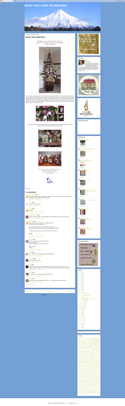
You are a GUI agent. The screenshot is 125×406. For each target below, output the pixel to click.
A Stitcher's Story (83, 208)
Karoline (31, 258)
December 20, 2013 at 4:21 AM (35, 269)
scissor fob (88, 381)
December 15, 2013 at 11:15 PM (35, 236)
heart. (80, 362)
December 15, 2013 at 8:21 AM (35, 199)
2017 (81, 284)
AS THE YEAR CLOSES (85, 293)
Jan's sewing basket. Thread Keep (91, 364)
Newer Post (29, 291)
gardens (92, 359)
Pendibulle (93, 375)
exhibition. (96, 354)
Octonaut (97, 373)
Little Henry (88, 209)
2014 (81, 289)
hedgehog (85, 362)
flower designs (83, 357)
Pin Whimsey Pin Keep (94, 376)
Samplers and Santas (84, 139)
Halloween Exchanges (89, 361)
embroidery (90, 353)
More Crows (88, 151)
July (82, 310)
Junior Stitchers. (93, 366)
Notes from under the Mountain (46, 5)
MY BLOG (82, 179)
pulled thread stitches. (89, 379)
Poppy (95, 378)
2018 (81, 282)
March (82, 317)
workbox (97, 393)
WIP (93, 392)
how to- (95, 362)
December (83, 292)
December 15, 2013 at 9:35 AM (35, 205)
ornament (80, 374)
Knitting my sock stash (90, 219)
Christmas (93, 347)
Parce (90, 375)
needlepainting (81, 372)
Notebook (86, 373)
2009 (81, 327)
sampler (80, 381)
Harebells (95, 361)
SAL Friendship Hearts (95, 380)
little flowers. (90, 368)
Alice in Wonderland (95, 339)
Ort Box (83, 374)
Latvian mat (83, 367)
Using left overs (88, 170)
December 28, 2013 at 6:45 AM (35, 275)
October (82, 305)
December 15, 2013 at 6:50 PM (35, 218)
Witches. (96, 392)
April (82, 315)
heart (98, 361)
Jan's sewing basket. (91, 363)
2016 (81, 285)
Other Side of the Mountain (85, 228)
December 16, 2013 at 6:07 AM (35, 249)
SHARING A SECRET (85, 297)
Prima (30, 234)
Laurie (30, 278)
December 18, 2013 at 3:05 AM (35, 255)
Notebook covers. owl (92, 373)
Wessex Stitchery (88, 392)
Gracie (30, 208)
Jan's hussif (84, 363)
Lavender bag (91, 367)
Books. (88, 343)
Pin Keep (88, 376)
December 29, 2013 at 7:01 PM (35, 282)
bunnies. (84, 345)
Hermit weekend (90, 362)
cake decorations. (96, 345)
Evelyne (31, 239)
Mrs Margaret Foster (95, 370)
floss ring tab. (93, 356)
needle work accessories (94, 371)
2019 (81, 280)
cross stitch (95, 350)
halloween (83, 361)
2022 (81, 275)
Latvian (80, 367)
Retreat (82, 380)
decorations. (87, 351)
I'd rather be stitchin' (84, 189)
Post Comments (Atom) (53, 294)
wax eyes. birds (81, 392)
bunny (88, 345)
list (82, 368)
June (82, 312)
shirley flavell (32, 194)
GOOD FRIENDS (84, 301)
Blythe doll (96, 342)
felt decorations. (81, 356)
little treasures (95, 368)
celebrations (81, 346)
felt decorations (96, 355)
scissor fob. (92, 381)
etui (94, 353)
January (82, 320)
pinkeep (82, 377)
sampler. (84, 381)
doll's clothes (97, 351)
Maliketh (66, 403)
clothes (80, 350)
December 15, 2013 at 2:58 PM (35, 212)
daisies (83, 351)
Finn (90, 356)
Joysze (30, 272)
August (82, 308)
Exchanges (81, 354)
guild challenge (90, 360)
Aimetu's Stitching (84, 169)
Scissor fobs (97, 381)
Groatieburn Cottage (82, 360)
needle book (86, 371)
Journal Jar (89, 366)
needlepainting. (86, 372)
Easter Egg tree (87, 352)
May (82, 313)
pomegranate (92, 377)
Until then (87, 140)
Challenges (85, 346)
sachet (90, 380)
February (83, 318)
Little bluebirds (85, 368)
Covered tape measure (86, 350)
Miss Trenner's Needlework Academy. (86, 369)
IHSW (80, 363)
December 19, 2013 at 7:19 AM (35, 262)
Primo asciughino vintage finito (91, 200)
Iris (81, 363)
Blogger (75, 403)
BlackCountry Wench (84, 218)
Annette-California (33, 214)
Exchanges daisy (87, 354)
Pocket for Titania (87, 377)
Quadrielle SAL (96, 379)
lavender (87, 367)
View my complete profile (83, 71)
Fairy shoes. (86, 355)
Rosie (87, 380)
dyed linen (80, 352)
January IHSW (84, 366)
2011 (81, 324)
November (83, 303)
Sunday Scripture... (89, 161)
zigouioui (87, 394)
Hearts (82, 362)
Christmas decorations (87, 348)
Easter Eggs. (92, 352)
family (90, 355)
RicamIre (82, 198)
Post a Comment (31, 284)
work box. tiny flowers (92, 393)
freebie (91, 357)
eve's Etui (97, 353)
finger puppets (86, 356)
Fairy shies (82, 355)
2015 (81, 287)
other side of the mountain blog (90, 374)
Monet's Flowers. (89, 370)
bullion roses (89, 344)
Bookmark (85, 343)
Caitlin (91, 345)
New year (83, 373)
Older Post (71, 291)
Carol (30, 252)
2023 (81, 273)
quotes (80, 380)
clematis (98, 348)
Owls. (87, 375)
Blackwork (83, 342)
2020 (81, 279)
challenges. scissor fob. (92, 346)
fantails (92, 355)
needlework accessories (93, 372)
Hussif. (98, 362)
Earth (83, 352)
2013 (81, 290)
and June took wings (89, 229)
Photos (80, 376)
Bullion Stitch (94, 344)
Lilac (81, 368)
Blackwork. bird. (88, 342)
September (83, 307)
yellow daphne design (82, 394)
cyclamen (80, 351)
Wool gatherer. (85, 393)
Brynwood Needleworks (85, 160)
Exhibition (92, 354)
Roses (85, 380)
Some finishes (88, 180)
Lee (87, 60)
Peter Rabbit (97, 375)
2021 (81, 277)
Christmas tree (93, 348)
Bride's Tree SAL (93, 343)
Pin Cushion (83, 376)
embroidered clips (84, 353)
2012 (81, 322)
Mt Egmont (81, 371)
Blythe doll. (81, 343)
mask (98, 368)
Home (50, 291)
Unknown (31, 221)
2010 (81, 326)
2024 (81, 272)
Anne (30, 264)
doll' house (92, 351)
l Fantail (98, 366)
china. (90, 347)
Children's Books (86, 347)
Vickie (30, 202)
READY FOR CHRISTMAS (86, 295)
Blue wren (92, 342)
